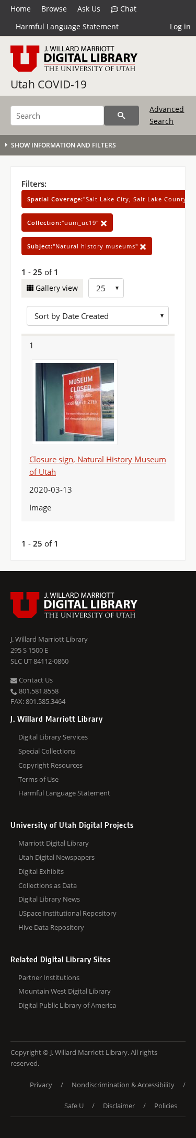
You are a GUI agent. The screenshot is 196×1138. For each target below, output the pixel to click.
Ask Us (88, 9)
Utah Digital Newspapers (56, 857)
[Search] (121, 116)
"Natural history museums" (83, 246)
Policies (165, 1105)
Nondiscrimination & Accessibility (123, 1084)
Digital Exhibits (41, 871)
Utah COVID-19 (48, 84)
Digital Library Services (53, 737)
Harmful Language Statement (67, 26)
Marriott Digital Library (53, 843)
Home (20, 9)
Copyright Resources (50, 765)
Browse (54, 9)
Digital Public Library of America (67, 1005)
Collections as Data (47, 885)
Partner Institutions (48, 977)
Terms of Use (38, 779)
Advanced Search (166, 115)
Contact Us (35, 680)
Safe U (74, 1105)
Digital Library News (49, 899)
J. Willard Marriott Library (49, 639)
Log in (180, 26)
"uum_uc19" (64, 222)
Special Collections (46, 751)
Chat (127, 9)
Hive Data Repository (51, 927)
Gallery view (55, 288)
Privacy (41, 1084)
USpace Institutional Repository (67, 913)
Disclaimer (119, 1105)
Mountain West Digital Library (64, 991)
